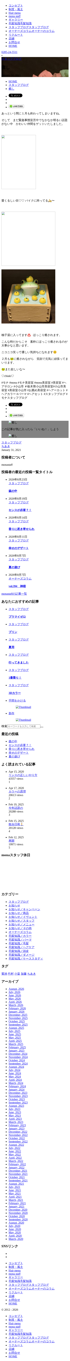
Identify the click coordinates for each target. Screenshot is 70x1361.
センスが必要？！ (20, 510)
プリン (13, 631)
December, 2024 (18, 1053)
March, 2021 (16, 1199)
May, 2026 (15, 998)
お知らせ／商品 (19, 913)
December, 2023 (18, 1092)
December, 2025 (18, 1014)
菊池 (4, 973)
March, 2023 (16, 1122)
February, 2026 (17, 1008)
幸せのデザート (19, 548)
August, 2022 (16, 1144)
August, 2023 (16, 1105)
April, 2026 (15, 1001)
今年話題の (16, 807)
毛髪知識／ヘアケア (21, 947)
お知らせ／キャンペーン (24, 909)
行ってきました (19, 662)
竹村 (11, 973)
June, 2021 (15, 1190)
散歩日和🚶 (16, 824)
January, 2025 (16, 1050)
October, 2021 (17, 1177)
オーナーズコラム (20, 578)
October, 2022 (17, 1138)
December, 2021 (18, 1170)
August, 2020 (16, 1222)
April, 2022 (15, 1157)
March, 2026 (16, 1005)
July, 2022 (14, 1148)
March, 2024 (16, 1083)
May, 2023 (15, 1115)
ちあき (5, 446)
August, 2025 (16, 1027)
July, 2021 (14, 1187)
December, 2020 (18, 1209)
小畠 (17, 973)
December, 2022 (18, 1131)
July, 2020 (14, 1225)
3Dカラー (15, 692)
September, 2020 (18, 1219)
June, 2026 (15, 995)
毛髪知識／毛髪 (19, 943)
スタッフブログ (11, 442)
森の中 (13, 490)
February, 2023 (17, 1125)
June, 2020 (15, 1229)
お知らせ (14, 905)
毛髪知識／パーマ (20, 939)
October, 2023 (17, 1099)
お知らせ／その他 (20, 928)
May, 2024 (15, 1076)
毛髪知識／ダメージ (21, 954)
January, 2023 (16, 1128)
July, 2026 (14, 992)
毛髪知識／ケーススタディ (26, 958)
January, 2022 (16, 1167)
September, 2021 (18, 1180)
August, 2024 (16, 1066)
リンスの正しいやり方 (23, 775)
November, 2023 (18, 1096)
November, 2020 (18, 1212)
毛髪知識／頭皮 (19, 951)
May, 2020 (15, 1232)
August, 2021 (16, 1183)
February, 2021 (17, 1203)
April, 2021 (15, 1196)
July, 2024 (14, 1070)
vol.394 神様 (17, 586)
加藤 (24, 973)
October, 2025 (17, 1021)
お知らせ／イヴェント (23, 916)
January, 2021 (16, 1206)
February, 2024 (17, 1086)
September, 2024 (18, 1063)
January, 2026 (16, 1011)
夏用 (11, 647)
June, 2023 (15, 1112)
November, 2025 (18, 1018)
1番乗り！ (15, 677)
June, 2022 (15, 1151)
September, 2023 (18, 1102)
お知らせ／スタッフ (21, 920)
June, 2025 (15, 1034)
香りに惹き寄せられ (21, 528)
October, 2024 (17, 1060)
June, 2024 (15, 1073)
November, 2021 (18, 1174)
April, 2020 (15, 1235)
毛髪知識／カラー (20, 935)
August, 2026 (16, 988)
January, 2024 (16, 1089)
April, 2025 (15, 1040)
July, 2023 (14, 1109)
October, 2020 (17, 1216)
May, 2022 (15, 1154)
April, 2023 (15, 1118)
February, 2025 (17, 1047)
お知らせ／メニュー (21, 924)
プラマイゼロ (17, 616)
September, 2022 (18, 1141)
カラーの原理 (17, 791)
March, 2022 (16, 1161)
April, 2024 (15, 1079)
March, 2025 (16, 1044)
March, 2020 (16, 1238)
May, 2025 (15, 1037)
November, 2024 (18, 1057)
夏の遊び (14, 567)
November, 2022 (18, 1135)
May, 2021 (15, 1193)
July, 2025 (14, 1031)
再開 (11, 840)
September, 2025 (18, 1024)
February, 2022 (17, 1164)
